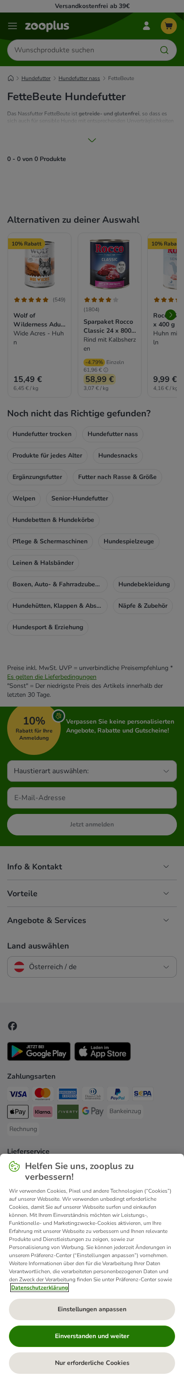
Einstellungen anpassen (92, 1309)
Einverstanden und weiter (92, 1336)
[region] (92, 1267)
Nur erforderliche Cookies (92, 1363)
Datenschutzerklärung (39, 1287)
